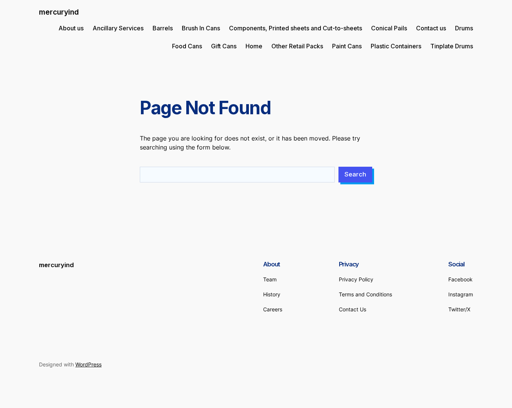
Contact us (431, 28)
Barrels (163, 28)
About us (71, 28)
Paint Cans (347, 46)
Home (254, 46)
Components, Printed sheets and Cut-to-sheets (295, 28)
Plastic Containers (396, 46)
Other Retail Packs (297, 46)
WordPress (88, 364)
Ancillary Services (118, 28)
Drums (464, 28)
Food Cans (187, 46)
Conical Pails (389, 28)
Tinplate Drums (451, 46)
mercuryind (59, 11)
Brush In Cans (201, 28)
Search (355, 174)
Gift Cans (224, 46)
